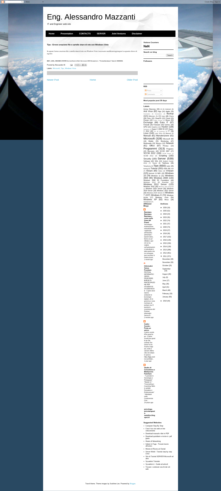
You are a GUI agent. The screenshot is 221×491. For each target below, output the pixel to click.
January (165, 297)
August (165, 274)
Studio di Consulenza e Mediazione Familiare (149, 371)
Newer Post (53, 80)
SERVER (101, 34)
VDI (172, 168)
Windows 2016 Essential (166, 186)
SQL (156, 161)
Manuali (147, 136)
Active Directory (149, 109)
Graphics (154, 127)
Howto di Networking (153, 441)
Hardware (146, 129)
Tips (62, 68)
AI (161, 109)
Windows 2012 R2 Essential (156, 182)
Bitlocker (152, 116)
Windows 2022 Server (165, 191)
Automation (146, 114)
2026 (165, 208)
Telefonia (165, 163)
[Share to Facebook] (83, 65)
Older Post (132, 80)
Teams (154, 163)
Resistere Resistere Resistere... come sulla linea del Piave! (148, 217)
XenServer (147, 202)
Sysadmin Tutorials (153, 461)
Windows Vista (70, 68)
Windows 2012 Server (155, 184)
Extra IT (164, 122)
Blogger (132, 484)
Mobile (150, 141)
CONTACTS (85, 34)
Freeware (156, 125)
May (164, 284)
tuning (145, 168)
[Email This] (76, 65)
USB (165, 169)
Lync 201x (158, 133)
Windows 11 (155, 176)
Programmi (150, 148)
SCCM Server (166, 153)
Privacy (165, 146)
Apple (168, 111)
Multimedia (147, 143)
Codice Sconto (157, 120)
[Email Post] (71, 65)
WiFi (159, 173)
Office (152, 146)
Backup (170, 114)
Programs (170, 149)
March (165, 290)
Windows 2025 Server (154, 193)
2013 (165, 250)
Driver (167, 120)
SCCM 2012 (149, 153)
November (166, 262)
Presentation (67, 34)
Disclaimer (137, 34)
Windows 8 (156, 195)
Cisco (171, 116)
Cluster (146, 120)
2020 (165, 227)
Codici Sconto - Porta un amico (147, 327)
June (164, 280)
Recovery (150, 151)
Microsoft (56, 68)
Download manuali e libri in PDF (157, 433)
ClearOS (158, 118)
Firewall (146, 125)
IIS (155, 131)
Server (162, 158)
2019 (165, 230)
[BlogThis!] (78, 65)
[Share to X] (80, 65)
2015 (165, 243)
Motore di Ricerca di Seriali (155, 449)
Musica (158, 143)
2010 (165, 301)
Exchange (148, 122)
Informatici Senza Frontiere (148, 268)
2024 (165, 214)
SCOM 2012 (148, 156)
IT (169, 131)
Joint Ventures (119, 34)
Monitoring (164, 141)
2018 (165, 233)
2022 (165, 220)
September (166, 269)
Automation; (158, 114)
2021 (165, 224)
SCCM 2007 (164, 151)
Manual (168, 133)
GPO (145, 127)
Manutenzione (162, 136)
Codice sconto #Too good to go (149, 334)
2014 (165, 246)
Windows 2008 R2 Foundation (156, 180)
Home (51, 34)
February (165, 294)
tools (168, 166)
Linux (145, 133)
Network (170, 143)
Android (168, 109)
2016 (165, 240)
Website (151, 173)
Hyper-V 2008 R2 (158, 129)
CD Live (161, 116)
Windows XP (150, 199)
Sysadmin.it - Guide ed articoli (157, 464)
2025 (165, 211)
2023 (165, 217)
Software (146, 161)
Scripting (163, 156)
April (164, 287)
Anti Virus (148, 111)
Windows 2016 (148, 187)
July (164, 277)
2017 (165, 237)
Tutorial (154, 168)
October (165, 265)
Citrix (149, 118)
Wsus (166, 200)
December (166, 259)
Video (160, 171)
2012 (165, 253)
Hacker (165, 127)
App (159, 111)
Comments (150, 94)
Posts (148, 91)
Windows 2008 (161, 178)
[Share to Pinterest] (85, 65)
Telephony (147, 166)
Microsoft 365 (168, 139)
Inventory (162, 131)
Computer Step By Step (154, 426)
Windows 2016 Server (154, 189)
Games (167, 125)
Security (147, 159)
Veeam (149, 171)
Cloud (168, 118)
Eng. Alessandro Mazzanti (91, 17)
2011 (165, 256)
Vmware (170, 171)
